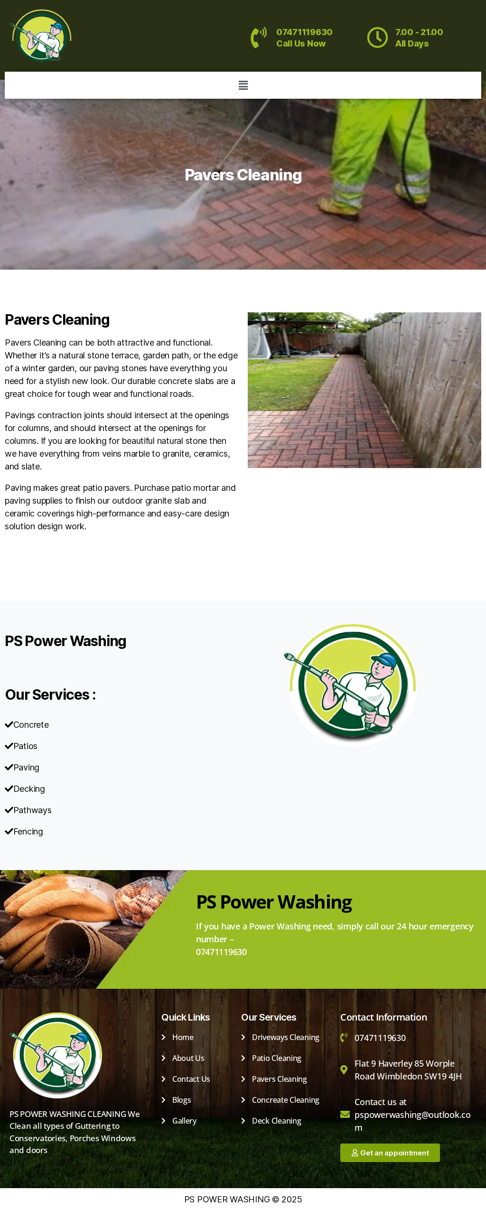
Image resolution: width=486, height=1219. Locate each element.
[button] (243, 85)
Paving (19, 554)
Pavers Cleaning (243, 174)
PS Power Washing (65, 640)
